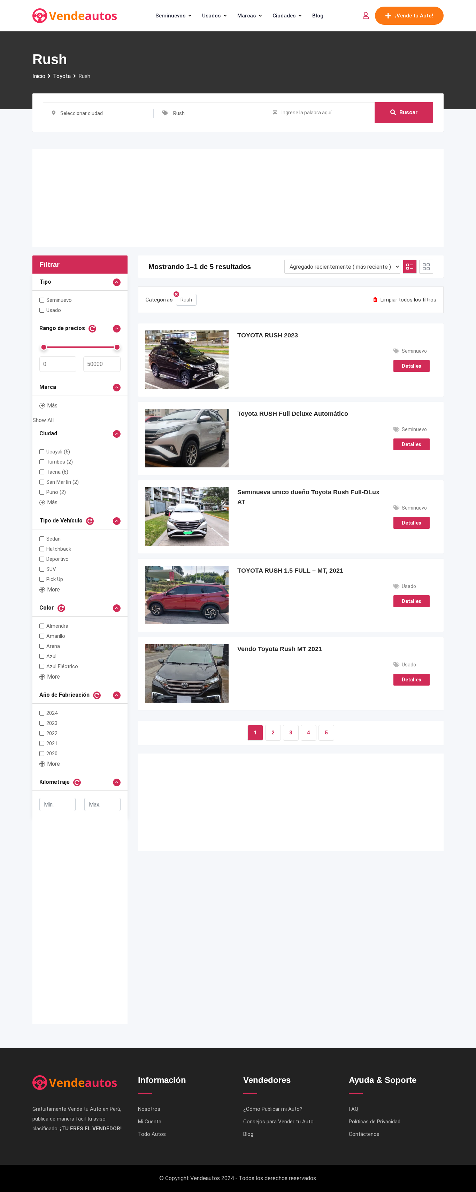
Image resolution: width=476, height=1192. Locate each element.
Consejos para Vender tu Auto (278, 1121)
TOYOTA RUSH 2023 (267, 335)
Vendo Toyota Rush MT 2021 (279, 648)
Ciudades (283, 16)
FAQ (353, 1109)
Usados (211, 16)
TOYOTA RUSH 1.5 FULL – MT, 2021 (290, 570)
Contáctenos (364, 1134)
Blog (317, 16)
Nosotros (149, 1109)
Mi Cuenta (149, 1121)
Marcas (246, 16)
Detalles (411, 366)
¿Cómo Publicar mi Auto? (272, 1109)
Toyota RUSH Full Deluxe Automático (292, 413)
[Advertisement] (238, 198)
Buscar (408, 112)
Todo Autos (152, 1134)
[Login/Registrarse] (366, 15)
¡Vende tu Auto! (414, 16)
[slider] (43, 347)
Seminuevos (170, 16)
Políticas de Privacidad (374, 1121)
